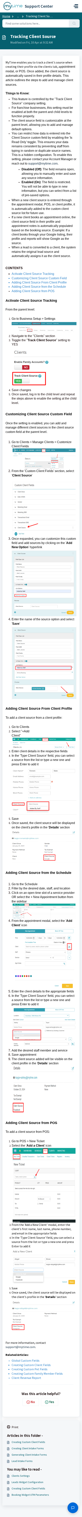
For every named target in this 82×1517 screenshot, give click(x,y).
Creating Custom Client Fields (31, 1365)
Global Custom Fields (25, 1360)
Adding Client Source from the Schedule (39, 286)
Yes (51, 1402)
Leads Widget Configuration (27, 1482)
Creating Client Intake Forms (28, 1448)
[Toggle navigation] (76, 6)
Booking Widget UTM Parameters (30, 1494)
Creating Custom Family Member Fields (37, 1373)
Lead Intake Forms (22, 1461)
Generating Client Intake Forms (29, 1454)
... (18, 16)
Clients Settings (21, 1475)
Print (15, 1427)
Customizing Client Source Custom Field (39, 278)
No (33, 1402)
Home (6, 16)
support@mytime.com (43, 163)
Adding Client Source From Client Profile (39, 282)
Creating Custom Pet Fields (29, 1369)
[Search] (74, 23)
